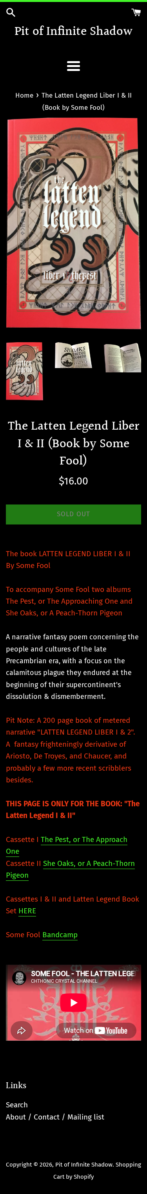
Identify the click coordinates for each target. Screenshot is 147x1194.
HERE (27, 910)
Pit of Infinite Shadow (73, 32)
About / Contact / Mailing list (55, 1116)
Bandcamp (60, 934)
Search (17, 1104)
